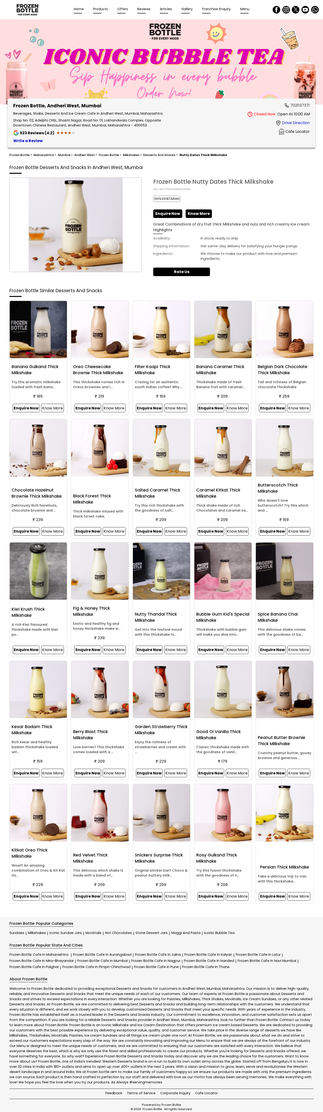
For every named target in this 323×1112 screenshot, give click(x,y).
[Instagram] (286, 9)
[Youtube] (305, 9)
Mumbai (214, 988)
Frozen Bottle (38, 954)
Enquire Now (167, 213)
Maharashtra (233, 988)
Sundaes (16, 932)
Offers (122, 9)
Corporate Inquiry (175, 1093)
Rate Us (181, 271)
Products (100, 9)
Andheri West (193, 988)
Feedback (113, 1093)
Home (79, 9)
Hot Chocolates (118, 932)
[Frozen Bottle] (27, 10)
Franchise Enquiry (216, 9)
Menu (244, 9)
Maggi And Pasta (186, 932)
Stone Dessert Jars (151, 932)
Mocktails (93, 932)
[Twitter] (295, 9)
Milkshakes (37, 932)
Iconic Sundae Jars (65, 932)
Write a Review (28, 140)
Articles (166, 9)
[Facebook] (276, 9)
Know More (199, 213)
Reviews (143, 9)
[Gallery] (161, 62)
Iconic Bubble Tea (219, 932)
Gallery (187, 9)
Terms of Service (141, 1093)
